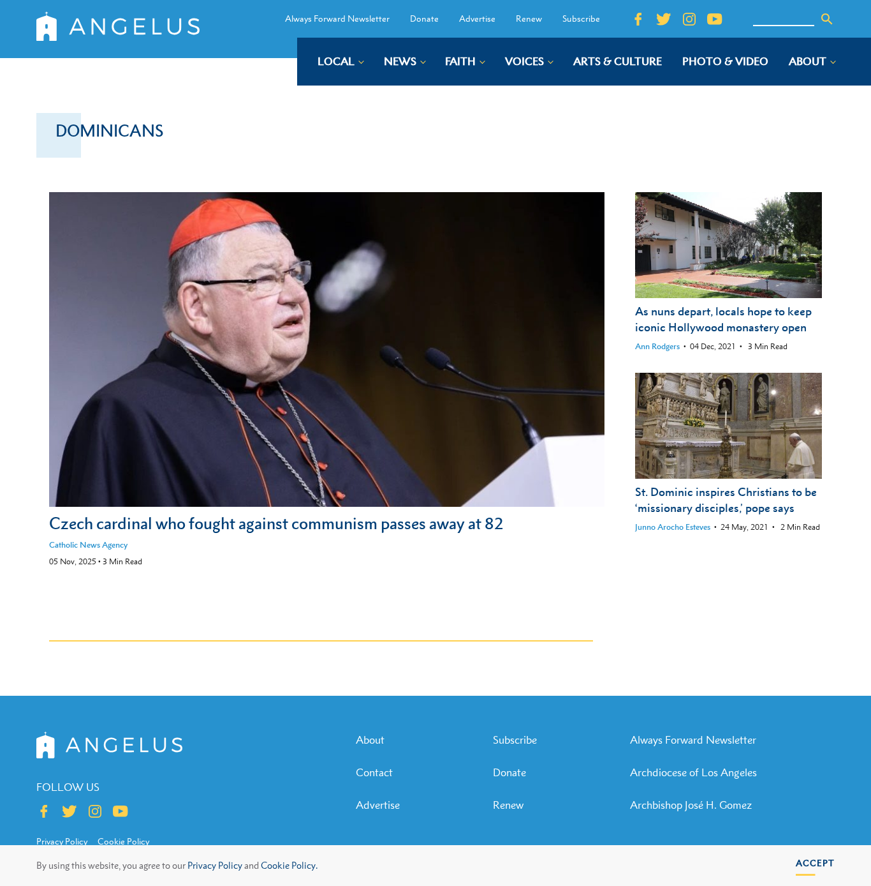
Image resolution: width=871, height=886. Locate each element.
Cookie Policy (123, 841)
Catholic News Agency (88, 545)
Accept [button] (815, 862)
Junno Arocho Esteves (672, 527)
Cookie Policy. (289, 865)
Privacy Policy (214, 865)
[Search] (827, 19)
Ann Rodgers (657, 346)
